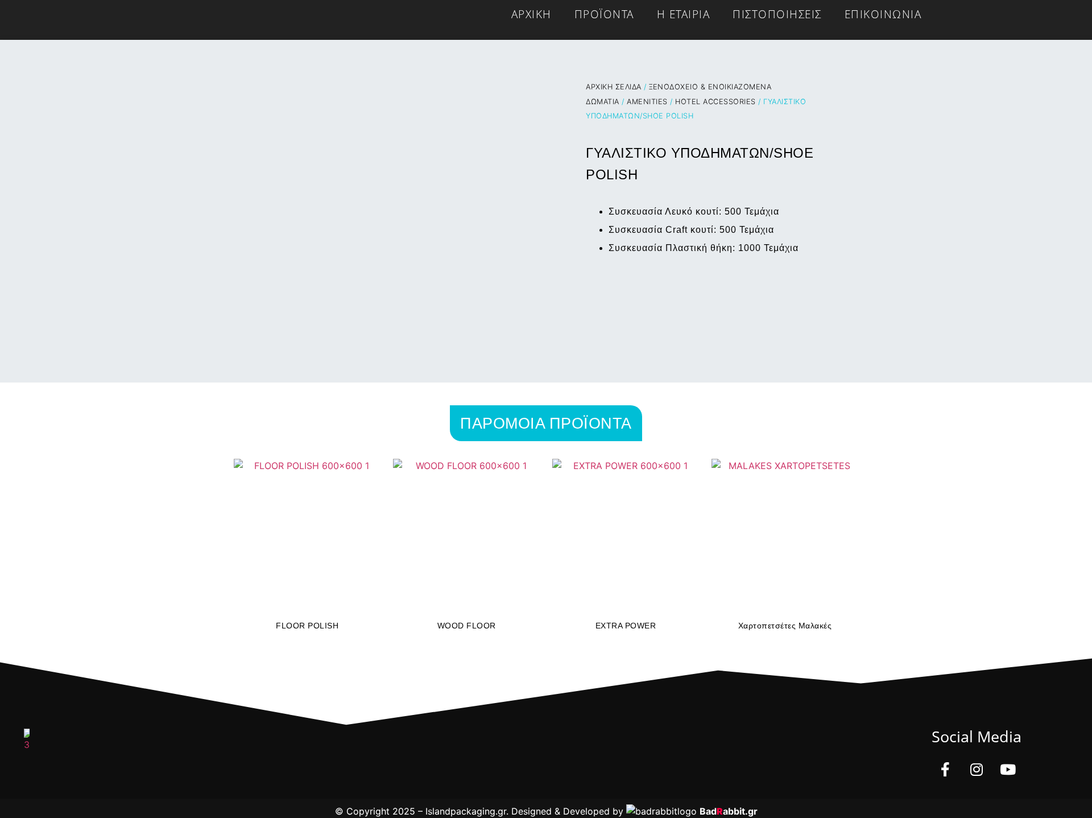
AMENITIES (647, 101)
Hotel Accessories (715, 101)
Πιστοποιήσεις (777, 14)
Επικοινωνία (883, 14)
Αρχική (531, 14)
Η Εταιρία (683, 14)
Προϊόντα (604, 14)
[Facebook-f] (945, 769)
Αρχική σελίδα (614, 87)
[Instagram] (976, 769)
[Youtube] (1008, 769)
